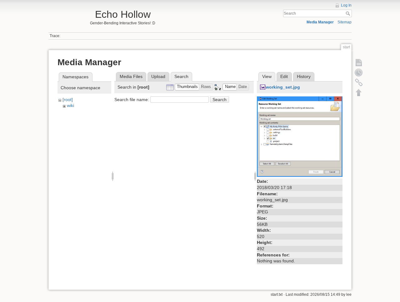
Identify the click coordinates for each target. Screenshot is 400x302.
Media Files (131, 76)
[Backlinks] (359, 82)
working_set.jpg (283, 87)
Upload (158, 76)
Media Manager (320, 22)
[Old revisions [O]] (359, 72)
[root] (67, 99)
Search (349, 13)
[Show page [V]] (359, 62)
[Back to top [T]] (359, 92)
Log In (346, 5)
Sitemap (345, 22)
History (304, 76)
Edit (284, 76)
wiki (70, 105)
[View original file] (299, 136)
